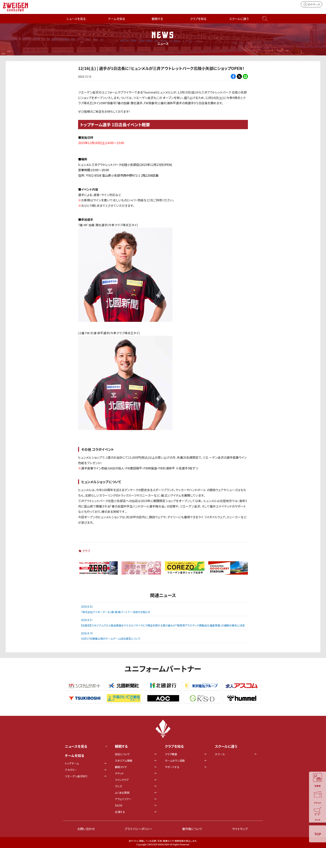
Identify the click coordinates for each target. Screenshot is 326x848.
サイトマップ (240, 829)
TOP (317, 833)
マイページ (314, 4)
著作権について (192, 829)
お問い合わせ (86, 829)
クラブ (86, 550)
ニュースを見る (76, 18)
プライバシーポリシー (138, 829)
